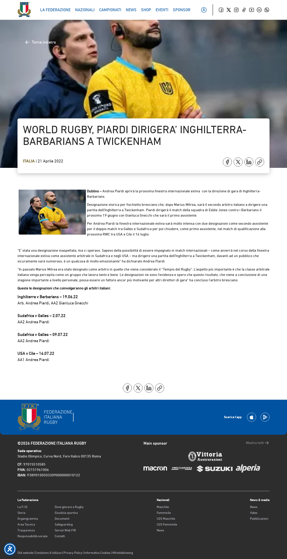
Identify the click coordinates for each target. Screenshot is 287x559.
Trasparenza (26, 530)
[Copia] (259, 161)
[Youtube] (251, 10)
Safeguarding (64, 524)
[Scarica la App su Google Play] (265, 417)
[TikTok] (244, 10)
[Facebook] (221, 10)
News (160, 530)
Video (253, 513)
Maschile (163, 507)
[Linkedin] (259, 10)
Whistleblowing (122, 553)
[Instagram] (236, 10)
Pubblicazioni (259, 518)
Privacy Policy (72, 553)
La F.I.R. (22, 507)
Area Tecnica (26, 524)
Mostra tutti (255, 443)
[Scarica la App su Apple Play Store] (251, 417)
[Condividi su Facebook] (227, 161)
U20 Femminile (167, 524)
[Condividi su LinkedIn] (248, 161)
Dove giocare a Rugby (69, 507)
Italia (29, 161)
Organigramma (27, 518)
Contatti (60, 536)
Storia (21, 513)
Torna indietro (44, 42)
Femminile (164, 513)
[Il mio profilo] (203, 10)
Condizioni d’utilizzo (48, 553)
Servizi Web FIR (65, 530)
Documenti (62, 518)
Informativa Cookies (97, 553)
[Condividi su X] (238, 161)
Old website (25, 553)
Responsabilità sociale (32, 536)
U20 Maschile (166, 518)
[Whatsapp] (267, 10)
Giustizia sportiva (66, 513)
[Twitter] (228, 10)
